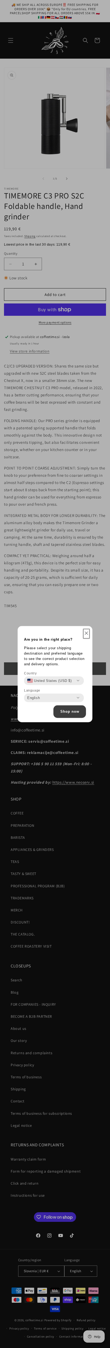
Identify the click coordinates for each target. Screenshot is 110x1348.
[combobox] (49, 680)
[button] (86, 633)
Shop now (69, 711)
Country (30, 673)
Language (32, 690)
